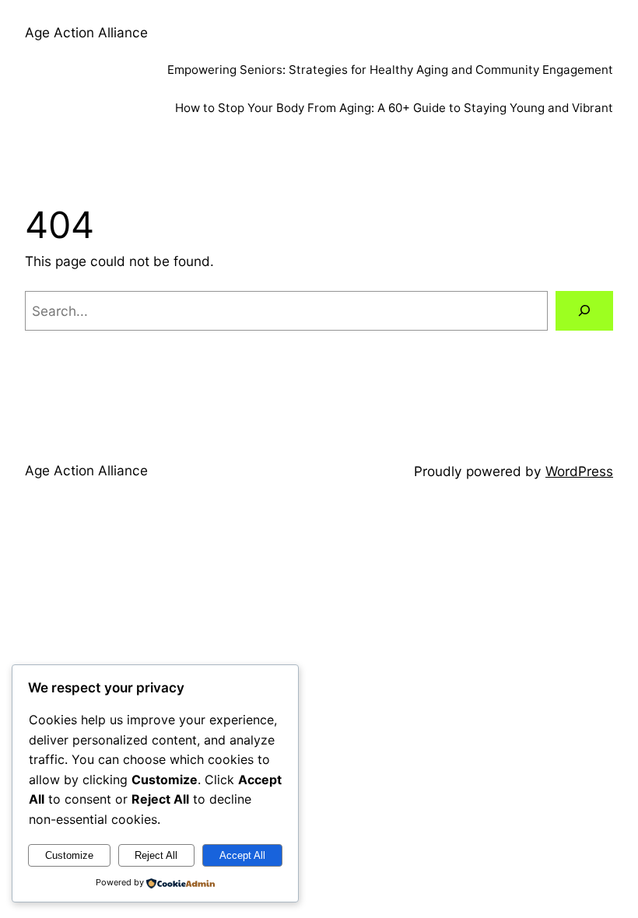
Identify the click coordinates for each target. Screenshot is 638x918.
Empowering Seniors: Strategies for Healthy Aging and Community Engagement (390, 69)
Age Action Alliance (86, 32)
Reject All (156, 855)
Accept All (242, 855)
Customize (69, 855)
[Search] (584, 311)
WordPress (579, 471)
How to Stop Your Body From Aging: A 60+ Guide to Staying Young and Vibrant (394, 107)
